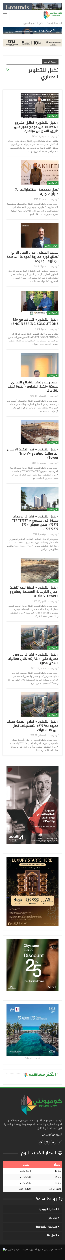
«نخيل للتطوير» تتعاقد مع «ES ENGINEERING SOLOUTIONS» (34, 322)
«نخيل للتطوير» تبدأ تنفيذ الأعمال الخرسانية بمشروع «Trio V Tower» (32, 453)
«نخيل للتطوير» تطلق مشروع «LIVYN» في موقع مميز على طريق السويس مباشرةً (36, 127)
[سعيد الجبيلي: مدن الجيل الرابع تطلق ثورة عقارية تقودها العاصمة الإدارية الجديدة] (39, 235)
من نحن (52, 1217)
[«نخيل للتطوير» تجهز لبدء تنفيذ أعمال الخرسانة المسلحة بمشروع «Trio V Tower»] (39, 570)
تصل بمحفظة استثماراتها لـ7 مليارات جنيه (36, 192)
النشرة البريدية (48, 1209)
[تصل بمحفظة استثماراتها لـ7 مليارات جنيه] (39, 172)
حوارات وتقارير (51, 246)
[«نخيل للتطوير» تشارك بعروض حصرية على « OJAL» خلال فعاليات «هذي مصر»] (39, 637)
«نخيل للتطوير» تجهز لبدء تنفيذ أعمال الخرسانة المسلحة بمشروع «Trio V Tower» (34, 592)
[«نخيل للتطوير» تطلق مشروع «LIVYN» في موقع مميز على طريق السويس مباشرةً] (39, 105)
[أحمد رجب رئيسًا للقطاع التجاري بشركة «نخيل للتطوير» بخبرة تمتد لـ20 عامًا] (39, 365)
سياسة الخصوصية (46, 1226)
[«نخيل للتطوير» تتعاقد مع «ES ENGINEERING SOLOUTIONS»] (39, 302)
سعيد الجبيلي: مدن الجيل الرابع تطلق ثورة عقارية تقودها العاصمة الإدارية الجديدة (32, 257)
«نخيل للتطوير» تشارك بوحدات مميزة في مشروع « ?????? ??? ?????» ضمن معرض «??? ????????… (35, 522)
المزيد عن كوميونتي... (51, 1134)
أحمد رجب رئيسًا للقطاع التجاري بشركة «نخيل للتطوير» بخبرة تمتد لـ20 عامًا (33, 386)
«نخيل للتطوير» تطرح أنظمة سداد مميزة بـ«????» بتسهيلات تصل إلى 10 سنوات (32, 726)
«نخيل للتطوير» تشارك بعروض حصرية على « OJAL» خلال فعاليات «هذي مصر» (32, 659)
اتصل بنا (52, 1235)
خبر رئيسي (52, 116)
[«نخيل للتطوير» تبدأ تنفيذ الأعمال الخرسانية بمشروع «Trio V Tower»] (39, 432)
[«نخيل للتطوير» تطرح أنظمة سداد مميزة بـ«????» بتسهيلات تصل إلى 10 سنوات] (39, 704)
